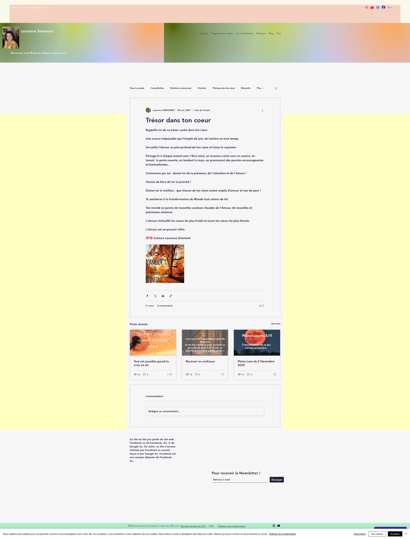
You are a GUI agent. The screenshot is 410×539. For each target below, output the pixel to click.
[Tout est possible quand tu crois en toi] (153, 343)
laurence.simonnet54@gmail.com (30, 7)
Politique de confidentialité (282, 533)
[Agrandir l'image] (165, 264)
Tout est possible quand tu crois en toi (151, 363)
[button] (276, 88)
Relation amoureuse (180, 88)
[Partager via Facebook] (147, 295)
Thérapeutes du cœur (224, 88)
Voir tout (275, 323)
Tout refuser (377, 533)
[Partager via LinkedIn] (162, 295)
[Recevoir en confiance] (205, 343)
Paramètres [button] (360, 533)
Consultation (157, 88)
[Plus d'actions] (262, 110)
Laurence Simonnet (37, 31)
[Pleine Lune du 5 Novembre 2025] (257, 343)
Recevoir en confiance (200, 361)
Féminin (202, 88)
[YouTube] (278, 525)
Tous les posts (137, 88)
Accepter (395, 533)
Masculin (245, 88)
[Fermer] (406, 533)
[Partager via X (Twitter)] (155, 295)
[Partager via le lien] (170, 295)
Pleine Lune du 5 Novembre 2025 (256, 363)
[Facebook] (378, 7)
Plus (259, 88)
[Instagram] (366, 7)
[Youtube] (372, 7)
